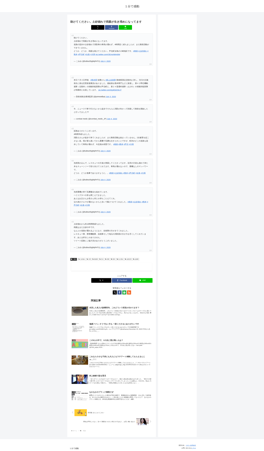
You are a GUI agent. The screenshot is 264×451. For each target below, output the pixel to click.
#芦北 (126, 144)
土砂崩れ (82, 259)
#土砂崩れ (142, 51)
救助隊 (96, 259)
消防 (108, 259)
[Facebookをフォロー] (119, 292)
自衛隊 (136, 259)
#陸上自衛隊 (110, 80)
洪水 (102, 259)
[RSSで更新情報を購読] (129, 292)
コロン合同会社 (191, 445)
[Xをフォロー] (115, 292)
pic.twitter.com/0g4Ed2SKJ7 (109, 90)
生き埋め (120, 259)
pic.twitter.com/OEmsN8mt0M (108, 54)
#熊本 (120, 144)
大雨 (89, 259)
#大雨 (92, 54)
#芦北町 (81, 54)
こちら (194, 448)
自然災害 (129, 259)
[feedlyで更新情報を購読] (124, 292)
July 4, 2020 (106, 61)
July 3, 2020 (111, 97)
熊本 (114, 259)
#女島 (87, 54)
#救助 (135, 51)
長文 (74, 259)
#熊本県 (93, 80)
